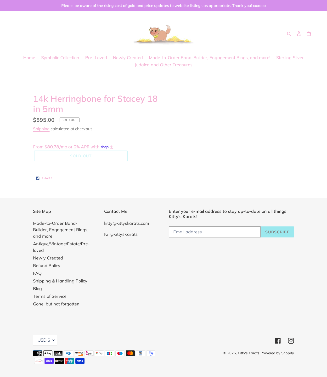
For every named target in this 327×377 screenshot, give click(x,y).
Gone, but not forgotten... (57, 304)
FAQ (37, 273)
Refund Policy (46, 265)
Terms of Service (50, 296)
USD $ (44, 340)
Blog (37, 288)
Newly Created (48, 258)
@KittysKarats (123, 234)
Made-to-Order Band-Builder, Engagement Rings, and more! (60, 229)
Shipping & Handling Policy (60, 281)
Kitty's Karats (248, 353)
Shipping (41, 128)
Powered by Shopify (277, 353)
